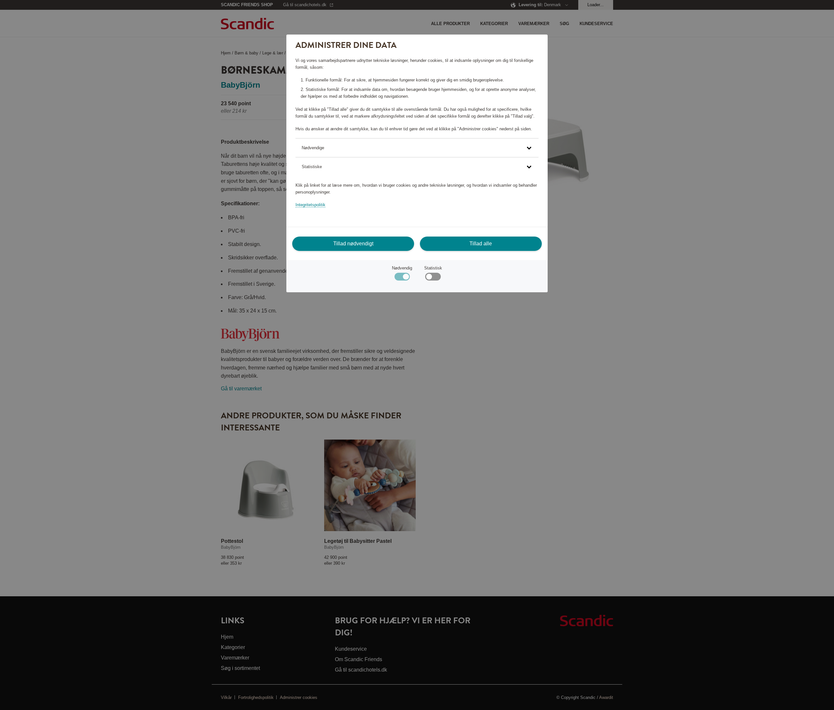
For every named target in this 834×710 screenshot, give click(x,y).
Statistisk (433, 268)
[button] (416, 147)
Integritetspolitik (310, 204)
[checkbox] (432, 278)
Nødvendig (402, 268)
